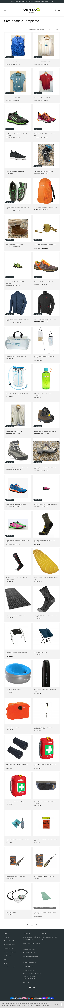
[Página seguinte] (45, 924)
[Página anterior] (18, 924)
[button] (5, 10)
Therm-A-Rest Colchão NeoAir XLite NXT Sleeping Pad (46, 578)
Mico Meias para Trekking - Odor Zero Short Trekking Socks (44, 541)
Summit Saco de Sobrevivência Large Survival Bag (45, 839)
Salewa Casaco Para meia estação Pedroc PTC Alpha (17, 319)
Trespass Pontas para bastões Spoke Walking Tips (17, 765)
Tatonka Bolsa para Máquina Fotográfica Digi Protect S (45, 245)
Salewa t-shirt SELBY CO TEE (13, 98)
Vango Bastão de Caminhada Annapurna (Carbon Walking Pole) (44, 727)
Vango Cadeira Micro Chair (40, 652)
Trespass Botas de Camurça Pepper (14, 244)
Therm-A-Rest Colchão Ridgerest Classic (15, 615)
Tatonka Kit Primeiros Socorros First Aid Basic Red (45, 765)
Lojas (5, 963)
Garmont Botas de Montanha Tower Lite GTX (17, 467)
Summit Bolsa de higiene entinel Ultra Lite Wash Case (18, 839)
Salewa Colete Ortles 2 (11, 62)
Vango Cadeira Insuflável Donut (13, 689)
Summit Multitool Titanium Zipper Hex (15, 876)
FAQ (5, 959)
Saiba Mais (26, 982)
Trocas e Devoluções (9, 944)
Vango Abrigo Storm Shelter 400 (14, 727)
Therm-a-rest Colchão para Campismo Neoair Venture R (45, 913)
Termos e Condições (9, 941)
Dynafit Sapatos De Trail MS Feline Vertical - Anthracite (16, 134)
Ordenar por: (32, 29)
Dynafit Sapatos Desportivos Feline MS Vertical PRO (17, 541)
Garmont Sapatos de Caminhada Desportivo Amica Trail (45, 467)
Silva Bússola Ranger (11, 912)
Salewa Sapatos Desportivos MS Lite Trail (44, 281)
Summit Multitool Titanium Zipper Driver (44, 876)
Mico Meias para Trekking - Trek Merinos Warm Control (45, 615)
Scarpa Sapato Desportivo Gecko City (15, 171)
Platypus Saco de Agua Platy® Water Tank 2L (17, 356)
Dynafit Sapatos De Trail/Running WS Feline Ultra (45, 134)
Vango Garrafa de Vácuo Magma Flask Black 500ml (45, 690)
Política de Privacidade (10, 952)
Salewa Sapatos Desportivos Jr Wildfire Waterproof (15, 282)
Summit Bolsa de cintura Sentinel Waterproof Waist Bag (45, 802)
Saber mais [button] (46, 1005)
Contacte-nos (7, 955)
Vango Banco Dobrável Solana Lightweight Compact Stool (16, 653)
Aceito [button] (56, 1004)
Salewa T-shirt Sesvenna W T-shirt (42, 98)
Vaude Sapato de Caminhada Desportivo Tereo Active (17, 207)
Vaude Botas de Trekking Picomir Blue (43, 171)
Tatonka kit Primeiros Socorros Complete (16, 801)
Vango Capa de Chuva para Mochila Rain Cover (45, 207)
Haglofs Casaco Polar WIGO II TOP (14, 431)
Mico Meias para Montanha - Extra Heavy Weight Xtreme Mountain (18, 578)
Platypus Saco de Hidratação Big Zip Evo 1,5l (17, 394)
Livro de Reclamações (10, 967)
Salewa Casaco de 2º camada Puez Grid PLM (45, 319)
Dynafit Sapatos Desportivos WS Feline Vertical (45, 504)
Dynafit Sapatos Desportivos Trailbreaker (16, 504)
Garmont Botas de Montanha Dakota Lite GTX (45, 431)
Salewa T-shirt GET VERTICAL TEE (42, 62)
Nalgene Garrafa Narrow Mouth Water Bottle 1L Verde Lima (45, 394)
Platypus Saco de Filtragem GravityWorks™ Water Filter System (44, 357)
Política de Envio (8, 948)
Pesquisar (6, 937)
